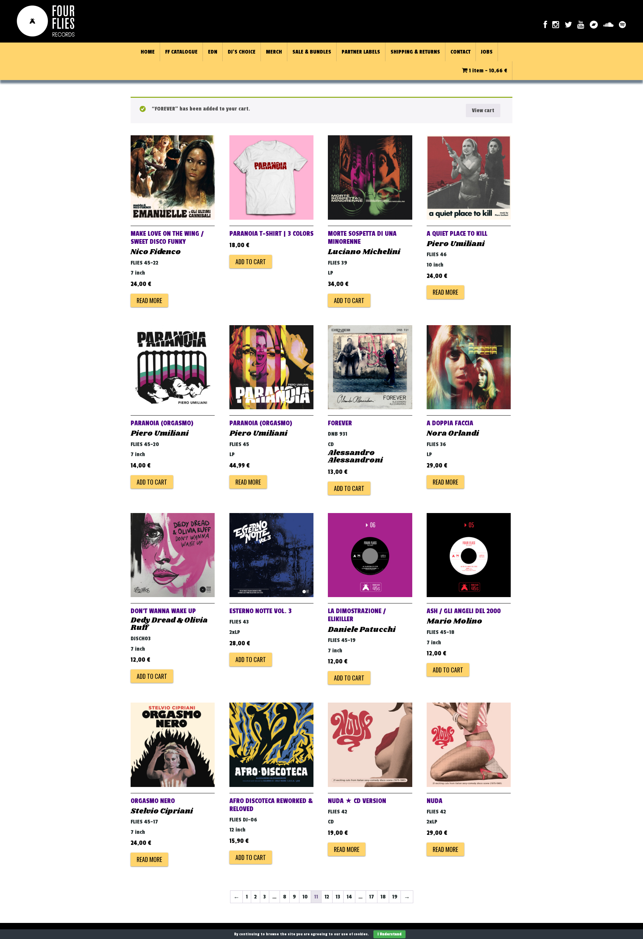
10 (305, 896)
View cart (483, 110)
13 (338, 896)
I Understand (389, 934)
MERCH (274, 52)
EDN (212, 52)
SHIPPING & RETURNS (415, 52)
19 (395, 896)
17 (371, 896)
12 (327, 896)
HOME (148, 52)
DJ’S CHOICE (242, 52)
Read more (149, 300)
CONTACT (460, 52)
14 (349, 896)
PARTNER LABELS (361, 52)
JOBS (487, 52)
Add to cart (250, 261)
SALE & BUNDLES (311, 52)
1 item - (487, 70)
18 (383, 896)
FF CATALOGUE (181, 52)
